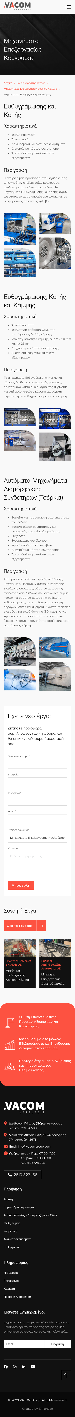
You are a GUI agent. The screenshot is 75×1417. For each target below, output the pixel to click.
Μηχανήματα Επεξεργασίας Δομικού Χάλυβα (30, 88)
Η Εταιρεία (11, 1272)
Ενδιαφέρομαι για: (19, 830)
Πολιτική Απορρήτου (17, 1297)
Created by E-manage (37, 1408)
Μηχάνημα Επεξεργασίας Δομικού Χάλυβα (17, 975)
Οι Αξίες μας (12, 1223)
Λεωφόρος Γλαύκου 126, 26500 (35, 1125)
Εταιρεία (13, 774)
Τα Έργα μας (12, 1247)
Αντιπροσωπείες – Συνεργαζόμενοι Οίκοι (30, 1215)
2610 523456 (26, 1174)
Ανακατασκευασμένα (17, 1239)
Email (11, 811)
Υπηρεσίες (10, 1231)
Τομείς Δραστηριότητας (31, 83)
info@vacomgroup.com (30, 1146)
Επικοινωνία (11, 1281)
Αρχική (8, 83)
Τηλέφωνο (14, 793)
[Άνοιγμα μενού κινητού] (69, 6)
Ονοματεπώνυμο (18, 756)
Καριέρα (9, 1288)
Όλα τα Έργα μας (20, 926)
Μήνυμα (13, 848)
